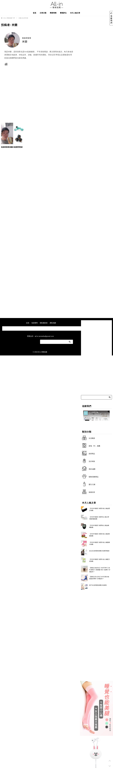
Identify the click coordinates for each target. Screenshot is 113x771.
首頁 (34, 13)
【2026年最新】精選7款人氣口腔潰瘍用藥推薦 (99, 518)
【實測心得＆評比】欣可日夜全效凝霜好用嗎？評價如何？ (99, 577)
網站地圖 (53, 323)
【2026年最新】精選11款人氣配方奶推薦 (99, 560)
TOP (9, 18)
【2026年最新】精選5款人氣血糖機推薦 (99, 526)
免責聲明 (34, 323)
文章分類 (43, 13)
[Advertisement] (38, 93)
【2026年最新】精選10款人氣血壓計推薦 (99, 509)
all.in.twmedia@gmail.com (44, 336)
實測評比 (63, 13)
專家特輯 (53, 13)
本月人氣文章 (75, 13)
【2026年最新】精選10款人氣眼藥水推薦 (99, 543)
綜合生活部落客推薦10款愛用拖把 (99, 551)
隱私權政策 (44, 323)
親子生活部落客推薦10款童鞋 (98, 585)
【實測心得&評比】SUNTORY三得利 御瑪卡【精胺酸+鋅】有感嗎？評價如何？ (99, 570)
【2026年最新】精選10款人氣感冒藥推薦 (99, 535)
